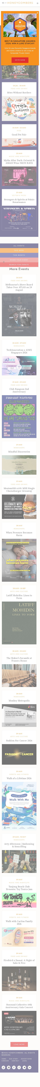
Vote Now (20, 60)
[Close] (37, 13)
